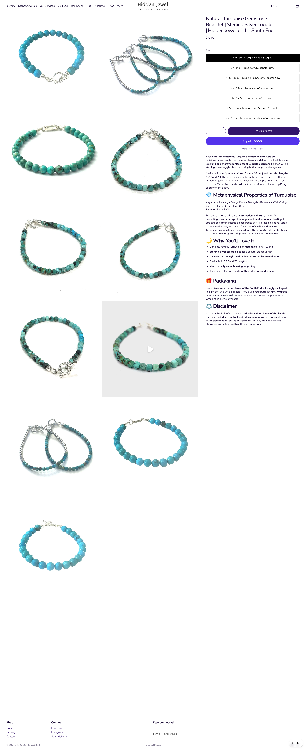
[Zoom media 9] (54, 446)
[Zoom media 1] (54, 60)
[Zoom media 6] (150, 253)
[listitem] (120, 6)
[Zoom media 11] (54, 542)
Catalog (10, 732)
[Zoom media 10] (150, 446)
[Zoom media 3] (54, 156)
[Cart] (297, 6)
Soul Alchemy (59, 736)
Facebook (56, 728)
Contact (10, 736)
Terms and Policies (153, 745)
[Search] (283, 6)
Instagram (57, 732)
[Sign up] (296, 734)
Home (9, 728)
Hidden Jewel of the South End (26, 745)
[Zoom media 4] (150, 156)
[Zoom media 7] (54, 349)
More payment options (252, 148)
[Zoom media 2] (150, 60)
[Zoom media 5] (54, 253)
